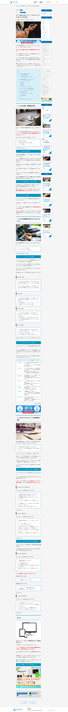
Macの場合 (21, 83)
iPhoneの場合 (22, 84)
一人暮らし (44, 34)
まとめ (19, 97)
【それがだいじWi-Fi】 (19, 376)
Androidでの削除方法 (23, 95)
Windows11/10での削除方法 (24, 91)
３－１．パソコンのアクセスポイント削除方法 (26, 89)
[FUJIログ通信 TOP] (14, 2)
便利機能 (43, 85)
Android (43, 44)
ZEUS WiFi (34, 710)
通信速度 (46, 92)
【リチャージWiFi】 (19, 387)
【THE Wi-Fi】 (19, 368)
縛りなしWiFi (39, 710)
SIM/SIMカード (45, 48)
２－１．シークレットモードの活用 (24, 80)
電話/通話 (44, 94)
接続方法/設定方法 (45, 90)
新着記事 (41, 2)
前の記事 (24, 702)
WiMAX (43, 27)
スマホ (43, 20)
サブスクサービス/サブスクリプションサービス (46, 66)
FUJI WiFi (29, 710)
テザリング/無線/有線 (46, 71)
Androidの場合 (22, 85)
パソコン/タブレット (46, 75)
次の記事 (33, 702)
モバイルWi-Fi (44, 32)
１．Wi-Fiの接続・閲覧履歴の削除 (23, 73)
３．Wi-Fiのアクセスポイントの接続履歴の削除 (26, 88)
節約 (43, 37)
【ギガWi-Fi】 (19, 391)
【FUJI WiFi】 (19, 362)
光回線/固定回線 (45, 87)
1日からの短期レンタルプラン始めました (25, 98)
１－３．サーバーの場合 (22, 77)
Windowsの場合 (22, 82)
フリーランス (44, 30)
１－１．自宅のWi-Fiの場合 (23, 75)
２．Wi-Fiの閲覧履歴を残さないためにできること (26, 79)
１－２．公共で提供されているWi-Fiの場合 (25, 76)
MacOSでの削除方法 (23, 92)
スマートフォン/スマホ (46, 69)
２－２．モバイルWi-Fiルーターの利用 (25, 86)
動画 (43, 22)
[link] (16, 5)
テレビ (43, 73)
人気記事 (35, 2)
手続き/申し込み (45, 88)
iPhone (47, 44)
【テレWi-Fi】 (19, 380)
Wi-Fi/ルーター (23, 12)
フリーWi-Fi (44, 80)
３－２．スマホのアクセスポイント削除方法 (26, 93)
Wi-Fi (21, 10)
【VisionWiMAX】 (20, 396)
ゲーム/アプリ (44, 63)
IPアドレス (44, 46)
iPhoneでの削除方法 (23, 94)
